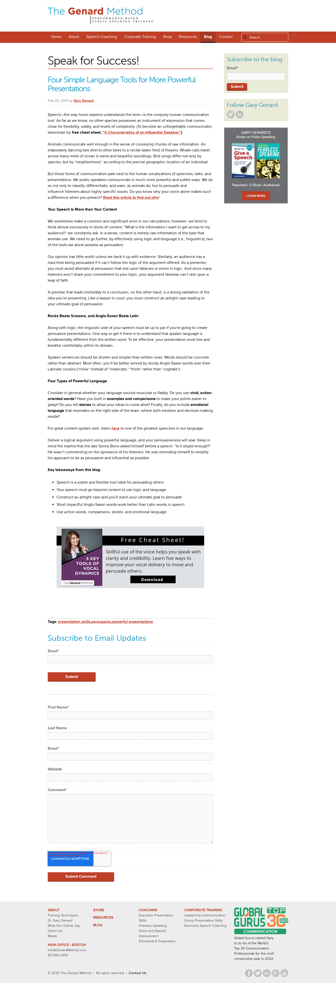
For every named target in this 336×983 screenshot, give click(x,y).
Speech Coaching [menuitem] (101, 36)
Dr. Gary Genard (60, 920)
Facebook (249, 973)
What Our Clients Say (64, 926)
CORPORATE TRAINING (203, 910)
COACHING (148, 910)
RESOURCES (103, 917)
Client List (55, 931)
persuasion (101, 621)
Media (52, 936)
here (115, 428)
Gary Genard (83, 101)
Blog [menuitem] (208, 36)
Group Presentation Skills (203, 920)
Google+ (275, 973)
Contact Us (137, 973)
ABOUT (54, 910)
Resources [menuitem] (188, 36)
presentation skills (74, 621)
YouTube (284, 973)
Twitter (231, 114)
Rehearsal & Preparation (157, 941)
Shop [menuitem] (167, 36)
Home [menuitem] (56, 36)
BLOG (97, 925)
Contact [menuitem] (226, 36)
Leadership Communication (205, 915)
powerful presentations (132, 621)
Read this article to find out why (130, 197)
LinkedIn (240, 114)
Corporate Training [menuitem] (140, 36)
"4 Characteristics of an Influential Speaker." (142, 132)
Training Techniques (63, 915)
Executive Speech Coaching (205, 926)
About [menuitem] (74, 36)
